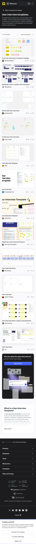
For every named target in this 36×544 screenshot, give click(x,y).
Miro (6, 166)
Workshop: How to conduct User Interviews (16, 84)
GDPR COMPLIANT (25, 485)
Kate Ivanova (8, 323)
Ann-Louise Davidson (10, 244)
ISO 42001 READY (13, 481)
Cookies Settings (18, 537)
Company (6, 469)
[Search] (29, 3)
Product (5, 448)
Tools (4, 459)
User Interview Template (10, 163)
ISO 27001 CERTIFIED (24, 481)
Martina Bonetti (9, 60)
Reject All (18, 541)
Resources (6, 464)
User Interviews (7, 347)
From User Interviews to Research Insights (15, 58)
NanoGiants (8, 87)
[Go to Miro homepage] (3, 3)
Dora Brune (8, 271)
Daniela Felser (9, 113)
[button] (27, 35)
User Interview (6, 189)
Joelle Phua (8, 218)
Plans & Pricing (8, 474)
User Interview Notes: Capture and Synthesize (16, 321)
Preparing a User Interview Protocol (13, 242)
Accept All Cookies (18, 532)
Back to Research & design (13, 10)
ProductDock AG (9, 192)
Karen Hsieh (8, 139)
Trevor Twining (9, 297)
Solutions (6, 453)
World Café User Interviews (10, 111)
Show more (7, 429)
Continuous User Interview (10, 137)
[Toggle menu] (32, 3)
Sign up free (18, 363)
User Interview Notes (8, 268)
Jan (5, 349)
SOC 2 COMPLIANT (14, 485)
